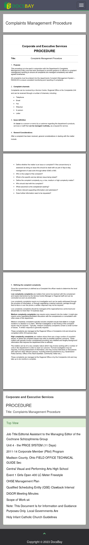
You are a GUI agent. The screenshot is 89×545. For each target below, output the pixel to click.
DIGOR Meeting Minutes (22, 493)
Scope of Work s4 (18, 500)
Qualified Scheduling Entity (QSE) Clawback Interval (40, 487)
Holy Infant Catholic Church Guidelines (31, 517)
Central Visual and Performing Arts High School (37, 469)
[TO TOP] (44, 533)
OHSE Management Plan (22, 481)
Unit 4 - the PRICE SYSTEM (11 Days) (31, 445)
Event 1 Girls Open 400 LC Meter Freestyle (34, 475)
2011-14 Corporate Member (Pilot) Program (35, 451)
